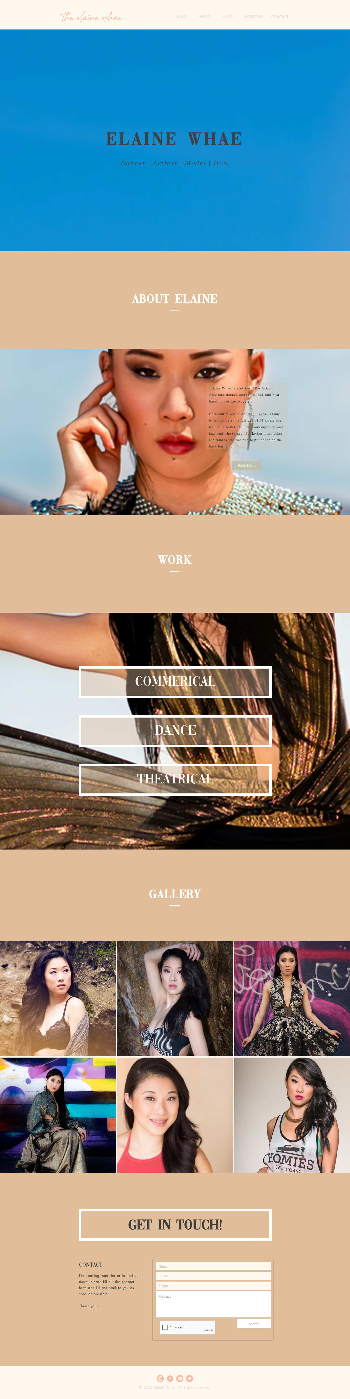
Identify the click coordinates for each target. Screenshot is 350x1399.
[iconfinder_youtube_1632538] (179, 1378)
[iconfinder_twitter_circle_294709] (189, 1378)
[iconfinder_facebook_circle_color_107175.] (170, 1378)
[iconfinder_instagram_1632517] (160, 1378)
